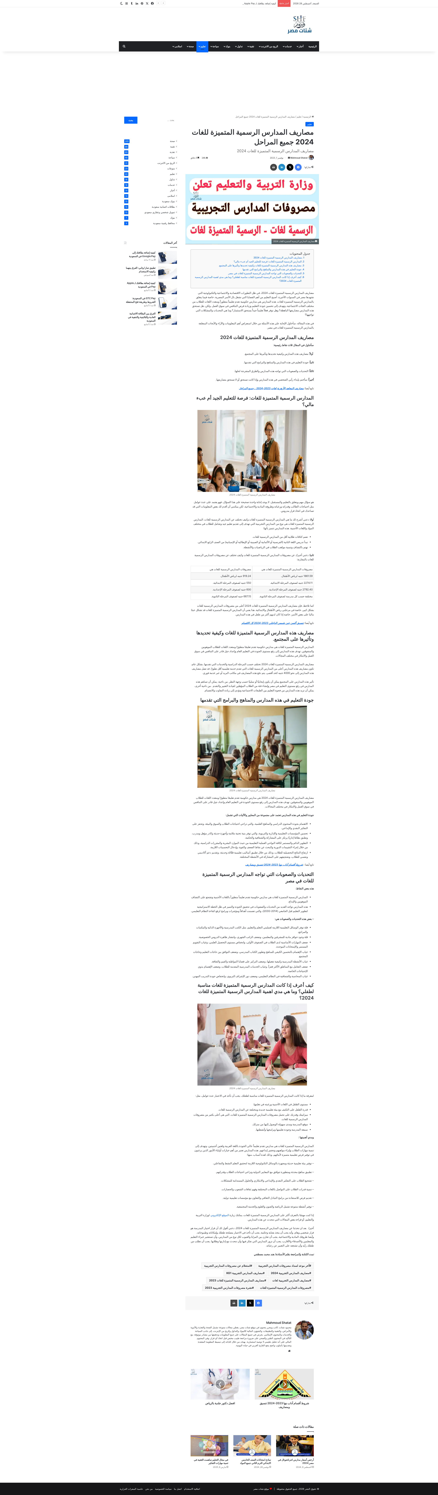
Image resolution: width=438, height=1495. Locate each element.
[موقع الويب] (289, 1351)
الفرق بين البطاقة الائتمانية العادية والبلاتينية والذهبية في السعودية (142, 317)
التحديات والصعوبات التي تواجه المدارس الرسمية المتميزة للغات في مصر (265, 273)
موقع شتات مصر (261, 1488)
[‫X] (290, 167)
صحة (191, 46)
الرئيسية (312, 46)
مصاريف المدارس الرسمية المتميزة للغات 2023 (236, 1280)
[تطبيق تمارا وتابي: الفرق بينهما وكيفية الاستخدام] (167, 272)
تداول (240, 46)
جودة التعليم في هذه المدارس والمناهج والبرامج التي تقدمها (272, 269)
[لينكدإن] (281, 167)
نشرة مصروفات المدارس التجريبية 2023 (228, 1287)
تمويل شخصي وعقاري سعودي (159, 212)
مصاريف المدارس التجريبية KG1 (244, 1273)
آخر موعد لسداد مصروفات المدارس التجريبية (283, 1265)
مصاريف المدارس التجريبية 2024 (290, 1273)
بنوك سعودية (168, 201)
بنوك (228, 46)
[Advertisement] (219, 81)
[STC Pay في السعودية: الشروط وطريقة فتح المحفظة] (167, 303)
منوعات (171, 168)
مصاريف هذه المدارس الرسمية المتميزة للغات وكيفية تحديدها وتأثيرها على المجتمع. (260, 265)
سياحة (215, 46)
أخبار (301, 46)
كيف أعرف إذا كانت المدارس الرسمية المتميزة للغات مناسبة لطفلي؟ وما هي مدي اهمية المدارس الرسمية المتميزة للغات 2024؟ (248, 279)
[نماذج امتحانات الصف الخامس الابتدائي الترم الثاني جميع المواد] (252, 1445)
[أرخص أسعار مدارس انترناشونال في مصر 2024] (295, 1445)
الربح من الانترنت (269, 46)
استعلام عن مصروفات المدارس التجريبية (227, 1265)
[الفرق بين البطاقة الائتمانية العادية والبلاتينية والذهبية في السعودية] (167, 318)
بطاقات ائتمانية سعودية (163, 206)
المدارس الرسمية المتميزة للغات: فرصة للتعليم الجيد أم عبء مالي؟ (268, 261)
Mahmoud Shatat (299, 157)
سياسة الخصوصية (163, 1488)
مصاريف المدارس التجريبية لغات (290, 1280)
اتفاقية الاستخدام (192, 1488)
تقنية (251, 46)
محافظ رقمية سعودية (164, 223)
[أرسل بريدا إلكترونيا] (289, 157)
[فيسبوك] (298, 167)
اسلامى (178, 46)
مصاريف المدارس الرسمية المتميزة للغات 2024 (278, 257)
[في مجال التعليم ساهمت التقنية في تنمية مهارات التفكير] (209, 1445)
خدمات (288, 46)
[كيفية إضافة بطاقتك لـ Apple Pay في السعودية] (167, 287)
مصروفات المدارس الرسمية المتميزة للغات (284, 1287)
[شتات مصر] (299, 24)
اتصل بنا (178, 1488)
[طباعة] (273, 167)
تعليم (203, 46)
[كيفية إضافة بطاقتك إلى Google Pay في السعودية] (167, 257)
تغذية (172, 152)
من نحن (149, 1488)
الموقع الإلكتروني (219, 1215)
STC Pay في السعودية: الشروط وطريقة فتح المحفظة (250, 3)
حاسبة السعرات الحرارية (131, 1488)
